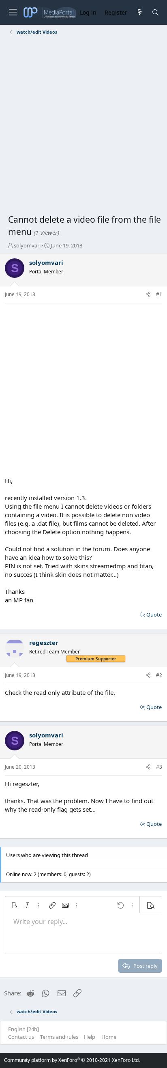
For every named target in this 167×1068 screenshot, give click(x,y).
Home (108, 1036)
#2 (159, 675)
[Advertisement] (83, 126)
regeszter (43, 642)
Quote (154, 614)
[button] (14, 905)
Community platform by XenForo (72, 1060)
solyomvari (27, 245)
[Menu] (12, 12)
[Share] (148, 294)
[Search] (155, 12)
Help (89, 1036)
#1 (159, 294)
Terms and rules (59, 1036)
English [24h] (23, 1029)
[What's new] (139, 12)
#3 (159, 766)
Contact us (21, 1036)
